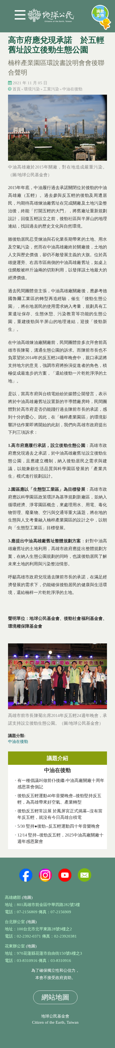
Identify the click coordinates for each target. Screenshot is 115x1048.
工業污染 (51, 89)
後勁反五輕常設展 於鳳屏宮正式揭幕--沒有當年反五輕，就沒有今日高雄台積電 (59, 814)
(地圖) (27, 897)
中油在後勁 (72, 89)
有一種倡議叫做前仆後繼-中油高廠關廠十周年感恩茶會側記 (60, 783)
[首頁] (51, 13)
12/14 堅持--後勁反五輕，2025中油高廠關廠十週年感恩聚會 (60, 838)
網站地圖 (55, 997)
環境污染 (32, 89)
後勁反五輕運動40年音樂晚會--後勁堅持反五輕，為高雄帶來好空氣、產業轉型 (59, 798)
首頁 (17, 89)
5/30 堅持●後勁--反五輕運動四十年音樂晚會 (58, 826)
